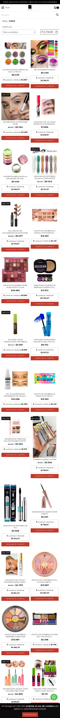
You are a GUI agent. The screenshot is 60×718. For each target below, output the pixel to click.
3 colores (15, 684)
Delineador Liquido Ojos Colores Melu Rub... (15, 690)
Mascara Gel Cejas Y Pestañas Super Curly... (15, 581)
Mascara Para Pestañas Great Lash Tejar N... (45, 690)
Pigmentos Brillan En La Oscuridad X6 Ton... (15, 177)
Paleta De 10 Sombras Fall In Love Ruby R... (44, 581)
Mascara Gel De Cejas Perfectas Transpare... (44, 123)
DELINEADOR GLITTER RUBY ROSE (15, 123)
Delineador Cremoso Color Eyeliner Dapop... (15, 440)
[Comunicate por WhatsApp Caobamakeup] (54, 697)
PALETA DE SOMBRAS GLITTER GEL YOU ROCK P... (45, 635)
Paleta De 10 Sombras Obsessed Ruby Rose (15, 635)
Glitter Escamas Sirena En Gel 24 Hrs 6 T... (15, 71)
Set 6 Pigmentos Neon (44, 70)
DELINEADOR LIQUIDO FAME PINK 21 (44, 513)
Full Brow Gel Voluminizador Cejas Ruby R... (15, 232)
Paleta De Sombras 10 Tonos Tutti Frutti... (44, 395)
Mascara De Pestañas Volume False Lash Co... (44, 341)
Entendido (30, 715)
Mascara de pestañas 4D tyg (15, 527)
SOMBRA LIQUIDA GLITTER (44, 459)
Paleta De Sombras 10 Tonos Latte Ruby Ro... (44, 232)
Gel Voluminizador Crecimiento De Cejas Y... (15, 395)
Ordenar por (7, 27)
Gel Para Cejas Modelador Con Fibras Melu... (15, 341)
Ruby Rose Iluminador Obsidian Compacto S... (45, 286)
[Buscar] (57, 14)
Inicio (4, 21)
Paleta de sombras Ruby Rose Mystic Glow (15, 286)
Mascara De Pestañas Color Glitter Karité (44, 177)
